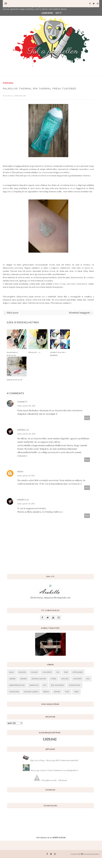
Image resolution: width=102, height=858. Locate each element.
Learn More (47, 13)
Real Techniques (57, 685)
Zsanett (22, 401)
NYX (44, 685)
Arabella (9, 96)
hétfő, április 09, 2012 (26, 406)
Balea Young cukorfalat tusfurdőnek (71, 284)
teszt (67, 692)
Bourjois (22, 672)
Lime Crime (77, 678)
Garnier (12, 678)
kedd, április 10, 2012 (26, 475)
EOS (57, 672)
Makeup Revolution (17, 685)
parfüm (46, 692)
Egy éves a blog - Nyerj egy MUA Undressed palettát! (54, 760)
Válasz (87, 418)
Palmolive (8, 82)
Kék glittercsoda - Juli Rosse (54, 780)
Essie (66, 672)
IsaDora (23, 678)
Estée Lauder (78, 672)
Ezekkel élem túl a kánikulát (58, 353)
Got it (59, 13)
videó (76, 692)
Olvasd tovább (50, 646)
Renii (20, 471)
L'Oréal (53, 678)
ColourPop (47, 672)
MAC (88, 678)
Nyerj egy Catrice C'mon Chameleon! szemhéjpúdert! (54, 770)
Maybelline (33, 685)
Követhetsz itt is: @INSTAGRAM (51, 837)
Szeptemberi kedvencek (12, 353)
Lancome (64, 678)
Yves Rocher (14, 692)
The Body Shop (74, 685)
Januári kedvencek (14, 380)
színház (57, 692)
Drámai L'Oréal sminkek (50, 641)
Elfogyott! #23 (34, 352)
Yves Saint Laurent (31, 692)
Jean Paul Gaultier (38, 678)
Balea (11, 672)
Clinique (34, 672)
